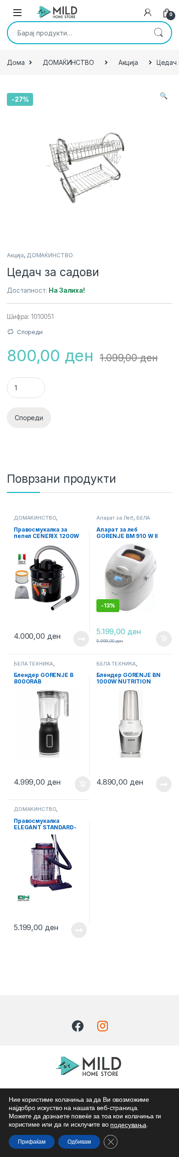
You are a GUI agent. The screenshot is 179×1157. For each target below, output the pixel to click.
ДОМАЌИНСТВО (68, 62)
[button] (164, 95)
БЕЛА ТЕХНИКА (33, 663)
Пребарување (158, 32)
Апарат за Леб (115, 518)
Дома (15, 62)
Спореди (30, 332)
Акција (128, 62)
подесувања (128, 1124)
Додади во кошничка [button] (157, 639)
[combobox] (76, 32)
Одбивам (79, 1142)
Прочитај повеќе (75, 639)
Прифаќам (31, 1142)
